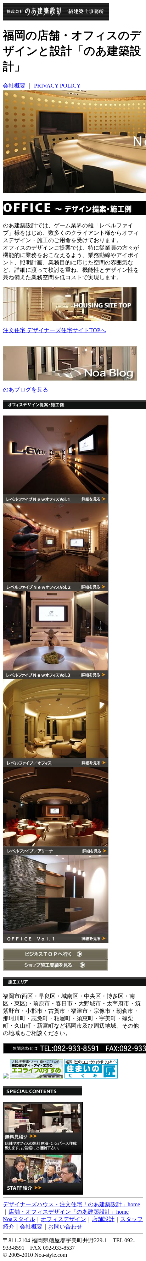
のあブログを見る (25, 390)
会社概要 (14, 86)
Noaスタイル (19, 1219)
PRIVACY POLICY (57, 86)
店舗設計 (103, 1219)
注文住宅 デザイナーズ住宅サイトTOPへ (54, 330)
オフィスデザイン (63, 1219)
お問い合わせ (65, 1227)
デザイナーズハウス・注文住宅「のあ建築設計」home (71, 1204)
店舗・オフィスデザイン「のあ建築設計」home (69, 1212)
